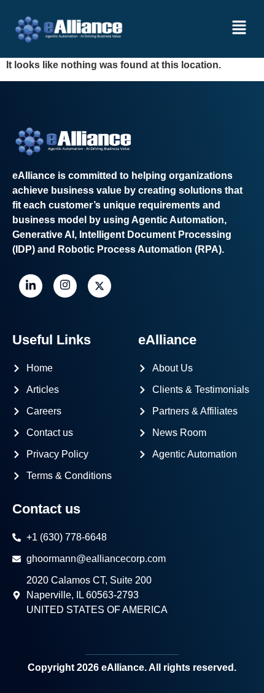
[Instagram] (65, 286)
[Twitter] (99, 286)
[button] (239, 28)
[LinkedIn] (30, 286)
